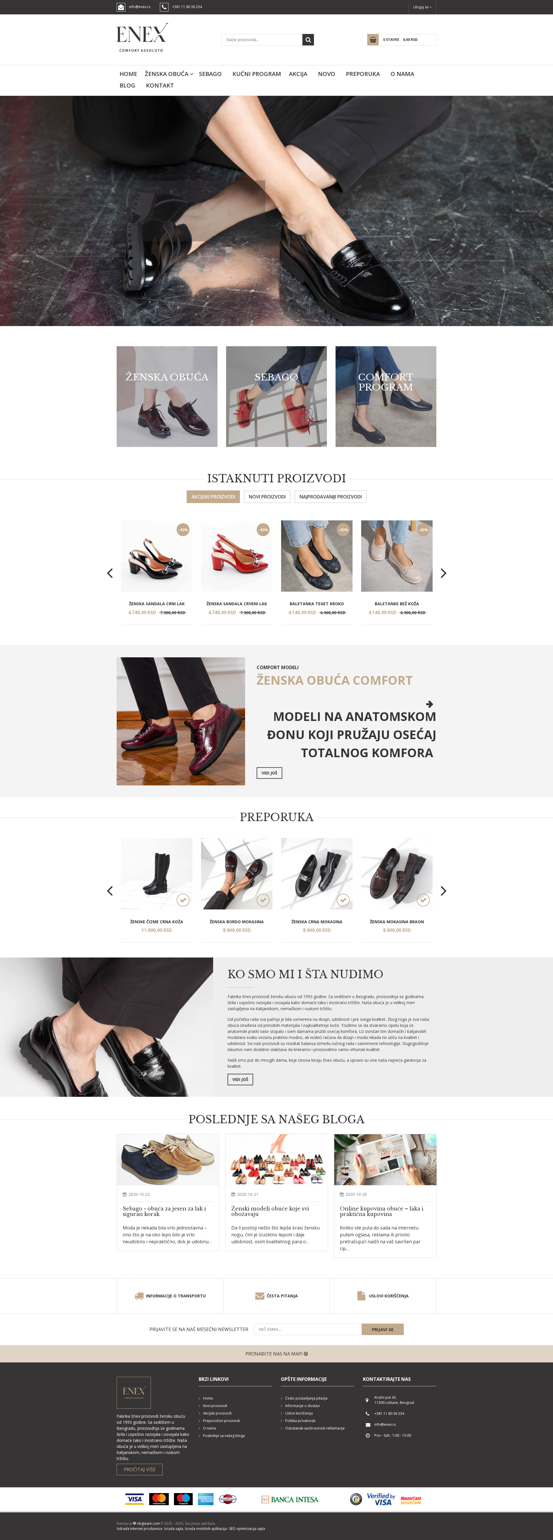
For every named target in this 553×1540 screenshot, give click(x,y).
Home (128, 74)
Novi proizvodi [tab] (267, 497)
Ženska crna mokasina (316, 922)
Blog (127, 85)
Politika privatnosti (300, 1420)
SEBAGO (210, 74)
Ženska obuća (166, 74)
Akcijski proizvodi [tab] (213, 497)
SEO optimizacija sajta (247, 1528)
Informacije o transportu (176, 1296)
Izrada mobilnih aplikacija (206, 1528)
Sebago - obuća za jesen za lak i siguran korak (164, 1212)
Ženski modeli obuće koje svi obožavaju (270, 1212)
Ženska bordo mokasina (237, 922)
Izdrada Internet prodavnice (139, 1528)
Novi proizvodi (215, 1405)
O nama (402, 74)
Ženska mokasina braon (397, 922)
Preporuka (363, 74)
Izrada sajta (173, 1528)
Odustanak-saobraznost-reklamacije (315, 1428)
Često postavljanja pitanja (306, 1398)
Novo (326, 74)
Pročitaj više (140, 1469)
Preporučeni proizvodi (221, 1420)
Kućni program (256, 74)
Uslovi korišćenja (389, 1296)
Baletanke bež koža (397, 603)
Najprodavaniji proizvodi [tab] (331, 497)
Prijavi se (382, 1329)
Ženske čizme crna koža (156, 922)
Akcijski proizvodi (217, 1413)
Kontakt (160, 85)
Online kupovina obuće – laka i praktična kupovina (381, 1212)
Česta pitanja (282, 1296)
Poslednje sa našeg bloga (224, 1435)
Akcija (298, 74)
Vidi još (191, 227)
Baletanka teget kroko (317, 603)
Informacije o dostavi (302, 1405)
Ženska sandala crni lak (157, 603)
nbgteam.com (148, 1523)
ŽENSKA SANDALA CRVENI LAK (237, 603)
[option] (276, 211)
